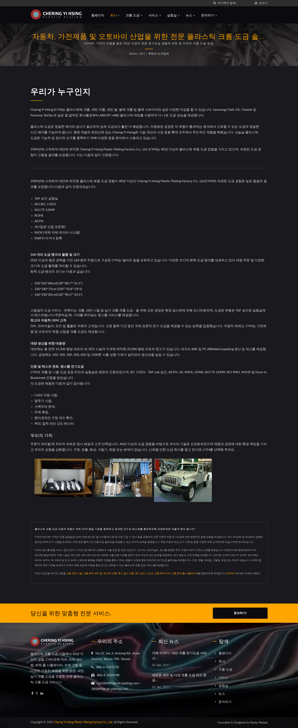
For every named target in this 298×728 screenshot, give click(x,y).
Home (133, 53)
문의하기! (240, 613)
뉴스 (189, 15)
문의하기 (208, 15)
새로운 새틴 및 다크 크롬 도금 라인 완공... (179, 677)
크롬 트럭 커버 (162, 573)
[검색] (214, 3)
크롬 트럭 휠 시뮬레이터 (185, 573)
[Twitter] (36, 693)
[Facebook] (32, 693)
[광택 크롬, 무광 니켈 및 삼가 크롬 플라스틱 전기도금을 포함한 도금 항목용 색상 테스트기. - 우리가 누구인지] (63, 478)
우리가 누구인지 (158, 53)
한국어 (263, 3)
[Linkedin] (41, 693)
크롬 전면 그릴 (74, 573)
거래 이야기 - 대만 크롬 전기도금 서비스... (179, 655)
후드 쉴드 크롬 (126, 573)
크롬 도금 (133, 15)
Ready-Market (259, 722)
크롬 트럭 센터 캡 (92, 573)
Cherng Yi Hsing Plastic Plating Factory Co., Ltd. (83, 722)
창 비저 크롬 (110, 573)
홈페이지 (97, 15)
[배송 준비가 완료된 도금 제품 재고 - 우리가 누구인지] (123, 478)
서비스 (153, 15)
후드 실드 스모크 (144, 573)
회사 (114, 15)
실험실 (172, 15)
